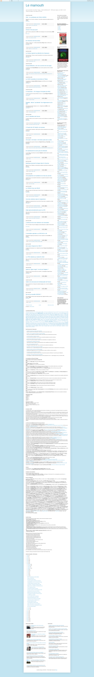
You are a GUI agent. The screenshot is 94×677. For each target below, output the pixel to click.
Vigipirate (56, 318)
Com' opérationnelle (55, 314)
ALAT (28, 313)
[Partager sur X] (44, 24)
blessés (30, 158)
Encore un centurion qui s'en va (31, 630)
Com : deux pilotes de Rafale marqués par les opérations (35, 652)
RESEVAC (58, 317)
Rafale (33, 183)
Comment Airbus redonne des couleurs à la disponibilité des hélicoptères (61, 127)
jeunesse (30, 25)
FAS (36, 316)
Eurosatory (27, 316)
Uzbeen (51, 318)
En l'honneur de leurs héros (33, 40)
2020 (27, 560)
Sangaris (35, 318)
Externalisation (33, 316)
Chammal (42, 314)
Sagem (33, 318)
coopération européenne (52, 320)
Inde (55, 316)
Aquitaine (52, 313)
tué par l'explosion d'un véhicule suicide (51, 459)
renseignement (36, 196)
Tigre (45, 318)
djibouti (65, 320)
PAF (44, 317)
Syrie (29, 277)
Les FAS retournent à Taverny (62, 170)
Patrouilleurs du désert (61, 183)
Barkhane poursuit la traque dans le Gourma (37, 163)
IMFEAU (52, 316)
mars (28, 575)
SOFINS (39, 241)
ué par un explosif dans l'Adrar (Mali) (50, 429)
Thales (43, 318)
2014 (27, 614)
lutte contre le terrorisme (54, 322)
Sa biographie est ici (51, 424)
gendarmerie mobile (37, 73)
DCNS (62, 314)
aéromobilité (48, 319)
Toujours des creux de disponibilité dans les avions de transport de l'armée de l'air (62, 211)
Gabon (42, 316)
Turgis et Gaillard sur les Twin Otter (63, 200)
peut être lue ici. (62, 429)
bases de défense (60, 319)
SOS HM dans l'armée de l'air (62, 251)
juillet (28, 570)
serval (51, 325)
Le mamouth (35, 5)
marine (38, 124)
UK (47, 318)
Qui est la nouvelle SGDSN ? (33, 294)
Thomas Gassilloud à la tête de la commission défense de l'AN (36, 665)
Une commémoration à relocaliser (54, 653)
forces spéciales (31, 37)
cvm (57, 320)
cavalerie (30, 320)
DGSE (67, 314)
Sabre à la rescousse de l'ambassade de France (38, 282)
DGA (65, 314)
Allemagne (49, 313)
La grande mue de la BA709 (62, 129)
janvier (29, 609)
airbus (67, 318)
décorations (27, 321)
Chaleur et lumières (52, 642)
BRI (61, 313)
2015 (27, 613)
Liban (65, 316)
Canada (39, 314)
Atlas (54, 313)
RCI (56, 317)
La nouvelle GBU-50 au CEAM (62, 215)
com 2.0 (36, 320)
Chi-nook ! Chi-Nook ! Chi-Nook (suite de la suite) (39, 139)
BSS (63, 313)
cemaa (32, 320)
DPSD (28, 315)
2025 (27, 556)
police (37, 324)
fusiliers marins (35, 124)
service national (33, 25)
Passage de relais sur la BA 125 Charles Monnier (34, 639)
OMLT (39, 317)
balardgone (55, 319)
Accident (30, 313)
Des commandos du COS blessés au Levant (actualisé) (35, 655)
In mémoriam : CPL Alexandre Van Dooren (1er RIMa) (34, 346)
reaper (34, 171)
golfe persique (62, 321)
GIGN (41, 73)
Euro (64, 315)
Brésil (67, 313)
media (27, 323)
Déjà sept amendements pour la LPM (35, 210)
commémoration (46, 320)
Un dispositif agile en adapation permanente (33, 341)
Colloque (50, 314)
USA (49, 318)
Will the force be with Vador (62, 83)
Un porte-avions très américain (62, 185)
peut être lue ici (64, 432)
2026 (27, 555)
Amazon (59, 26)
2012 (27, 617)
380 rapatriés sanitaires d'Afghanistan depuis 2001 (56, 656)
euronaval (34, 321)
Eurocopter (66, 315)
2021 (27, 559)
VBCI (53, 318)
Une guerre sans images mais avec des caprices (34, 338)
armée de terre (36, 319)
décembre (29, 564)
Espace (62, 315)
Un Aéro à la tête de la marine (62, 217)
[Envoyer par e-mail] (42, 24)
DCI (60, 314)
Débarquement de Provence (47, 315)
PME (46, 317)
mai (28, 573)
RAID (54, 317)
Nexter (35, 317)
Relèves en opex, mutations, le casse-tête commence (61, 270)
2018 (27, 563)
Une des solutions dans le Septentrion (36, 199)
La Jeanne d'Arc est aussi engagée (63, 280)
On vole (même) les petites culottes (54, 649)
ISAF (54, 316)
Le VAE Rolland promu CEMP (62, 245)
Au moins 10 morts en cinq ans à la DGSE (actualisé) (34, 349)
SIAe (30, 318)
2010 (27, 619)
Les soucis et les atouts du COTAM (63, 253)
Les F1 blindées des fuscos (33, 116)
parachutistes (60, 323)
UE (46, 318)
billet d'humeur (66, 319)
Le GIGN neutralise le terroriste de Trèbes (37, 79)
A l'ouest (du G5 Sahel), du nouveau (35, 127)
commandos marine (34, 48)
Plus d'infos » (28, 21)
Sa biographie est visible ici (33, 426)
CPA (37, 314)
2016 (27, 612)
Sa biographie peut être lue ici (62, 430)
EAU (53, 315)
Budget (27, 314)
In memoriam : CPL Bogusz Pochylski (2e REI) (38, 91)
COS (29, 241)
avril (28, 574)
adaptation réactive (61, 318)
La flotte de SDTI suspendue (62, 219)
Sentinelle (38, 318)
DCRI (63, 314)
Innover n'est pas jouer (32, 29)
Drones (41, 315)
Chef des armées (46, 314)
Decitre (59, 27)
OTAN (41, 317)
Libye (67, 316)
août (28, 569)
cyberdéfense (60, 320)
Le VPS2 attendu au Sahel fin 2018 (35, 257)
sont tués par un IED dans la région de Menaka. (58, 464)
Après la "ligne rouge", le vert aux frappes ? (37, 269)
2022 (27, 558)
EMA (56, 315)
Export (30, 316)
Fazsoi (38, 316)
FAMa (32, 171)
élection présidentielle (32, 326)
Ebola (58, 315)
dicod (62, 320)
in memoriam (43, 73)
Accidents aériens (34, 313)
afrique (65, 318)
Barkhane (30, 171)
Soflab (41, 241)
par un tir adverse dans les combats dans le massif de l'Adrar (54, 425)
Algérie (29, 207)
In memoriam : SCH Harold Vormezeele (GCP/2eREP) (35, 354)
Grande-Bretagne (46, 316)
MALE (33, 196)
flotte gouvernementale (42, 321)
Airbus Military (45, 313)
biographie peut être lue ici (59, 433)
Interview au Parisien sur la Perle (62, 255)
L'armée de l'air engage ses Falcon (63, 286)
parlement (36, 207)
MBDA (27, 317)
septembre (29, 568)
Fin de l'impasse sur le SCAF (62, 138)
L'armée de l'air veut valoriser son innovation (37, 222)
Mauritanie (30, 135)
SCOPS (39, 207)
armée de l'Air (30, 183)
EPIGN (30, 73)
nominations (51, 323)
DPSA (26, 315)
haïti (67, 321)
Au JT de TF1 (60, 257)
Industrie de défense (60, 316)
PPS (48, 317)
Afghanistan (30, 48)
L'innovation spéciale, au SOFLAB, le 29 (36, 233)
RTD (61, 317)
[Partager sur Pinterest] (46, 24)
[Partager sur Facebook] (45, 24)
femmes (30, 302)
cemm (34, 320)
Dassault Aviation (31, 61)
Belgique (65, 313)
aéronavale (52, 319)
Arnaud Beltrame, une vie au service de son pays (39, 65)
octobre (29, 566)
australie (44, 319)
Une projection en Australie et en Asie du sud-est (38, 175)
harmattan (65, 321)
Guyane (49, 316)
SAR (29, 318)
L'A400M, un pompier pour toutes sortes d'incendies (56, 625)
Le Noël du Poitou (60, 178)
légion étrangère (32, 99)
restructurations (28, 325)
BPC (60, 313)
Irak (29, 99)
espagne (31, 321)
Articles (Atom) (32, 306)
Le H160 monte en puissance (62, 131)
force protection (31, 124)
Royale (27, 318)
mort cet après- (28, 94)
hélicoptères (28, 322)
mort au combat (48, 73)
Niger (37, 317)
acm (58, 318)
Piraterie (52, 317)
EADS (52, 315)
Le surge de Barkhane (61, 294)
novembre (29, 565)
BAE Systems (57, 313)
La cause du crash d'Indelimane (62, 189)
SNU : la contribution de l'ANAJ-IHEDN (36, 17)
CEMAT (34, 314)
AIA (26, 313)
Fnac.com (59, 29)
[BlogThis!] (43, 24)
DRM (30, 315)
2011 (27, 618)
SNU (36, 25)
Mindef (32, 317)
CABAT (29, 314)
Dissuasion (38, 315)
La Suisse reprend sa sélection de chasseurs (37, 53)
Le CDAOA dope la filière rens (62, 227)
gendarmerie (32, 73)
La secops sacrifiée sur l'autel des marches (33, 336)
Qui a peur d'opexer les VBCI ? (34, 246)
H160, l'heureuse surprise (61, 250)
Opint (43, 317)
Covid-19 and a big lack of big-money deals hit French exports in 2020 (62, 89)
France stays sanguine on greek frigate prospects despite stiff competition (62, 86)
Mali (34, 207)
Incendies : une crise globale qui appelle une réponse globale (36, 333)
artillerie (42, 319)
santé (48, 325)
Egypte (60, 315)
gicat (59, 321)
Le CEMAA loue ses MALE (33, 188)
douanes (67, 320)
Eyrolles (59, 28)
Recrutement (66, 317)
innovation (34, 37)
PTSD (49, 317)
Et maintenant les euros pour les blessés (36, 150)
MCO (28, 317)
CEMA (32, 314)
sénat (41, 207)
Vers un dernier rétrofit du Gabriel (62, 172)
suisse (34, 61)
